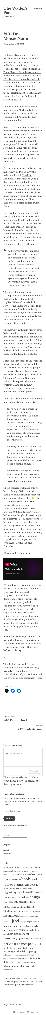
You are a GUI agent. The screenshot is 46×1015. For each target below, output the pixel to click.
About (6, 850)
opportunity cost (25, 938)
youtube (31, 966)
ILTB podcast (35, 912)
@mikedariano (11, 674)
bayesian (7, 879)
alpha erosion (17, 871)
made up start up (12, 926)
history (25, 911)
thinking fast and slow (19, 958)
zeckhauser (8, 970)
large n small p (32, 922)
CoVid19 (28, 892)
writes (23, 347)
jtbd (15, 921)
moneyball (31, 930)
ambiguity (27, 871)
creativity (38, 892)
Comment (34, 771)
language (23, 922)
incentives (10, 915)
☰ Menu (38, 8)
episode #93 (10, 512)
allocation (7, 871)
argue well (15, 874)
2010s (28, 868)
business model (24, 884)
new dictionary (16, 934)
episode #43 (10, 343)
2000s (22, 868)
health (30, 906)
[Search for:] (15, 835)
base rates (37, 874)
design (35, 897)
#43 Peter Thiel (15, 718)
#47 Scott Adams (30, 728)
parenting (38, 939)
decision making (20, 897)
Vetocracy (8, 616)
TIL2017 (17, 962)
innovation (7, 922)
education (20, 901)
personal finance (15, 944)
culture (6, 897)
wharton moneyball (14, 966)
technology (7, 958)
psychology (31, 952)
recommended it (12, 120)
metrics (20, 930)
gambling (21, 907)
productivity (20, 951)
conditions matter (26, 889)
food (32, 902)
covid (19, 892)
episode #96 (28, 299)
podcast (34, 943)
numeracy (10, 938)
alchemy (35, 867)
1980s (10, 868)
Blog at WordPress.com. (12, 1004)
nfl (27, 934)
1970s (5, 868)
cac (36, 884)
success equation (19, 955)
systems (30, 955)
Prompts (7, 854)
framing (10, 907)
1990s (16, 867)
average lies (26, 874)
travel (33, 962)
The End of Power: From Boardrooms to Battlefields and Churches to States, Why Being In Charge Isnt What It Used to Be (22, 76)
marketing (27, 926)
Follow (9, 818)
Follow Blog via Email (13, 794)
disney (5, 902)
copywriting (9, 892)
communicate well (11, 889)
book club (18, 678)
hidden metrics (12, 911)
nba (37, 930)
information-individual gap (27, 916)
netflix (5, 934)
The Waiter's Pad (15, 10)
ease (11, 902)
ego (28, 902)
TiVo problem (25, 962)
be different (16, 880)
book (25, 879)
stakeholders (7, 955)
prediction (8, 948)
